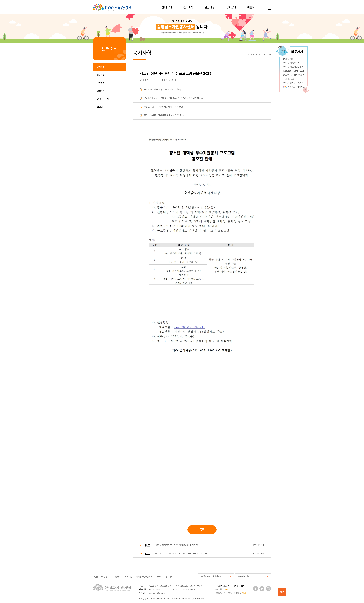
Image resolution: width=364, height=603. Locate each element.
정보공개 (231, 7)
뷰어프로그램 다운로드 (165, 576)
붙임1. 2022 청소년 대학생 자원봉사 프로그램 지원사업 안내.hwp (174, 98)
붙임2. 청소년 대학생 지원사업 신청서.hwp (163, 106)
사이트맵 (128, 576)
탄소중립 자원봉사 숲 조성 (293, 74)
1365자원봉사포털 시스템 (293, 70)
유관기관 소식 (103, 98)
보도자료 (101, 83)
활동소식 (101, 75)
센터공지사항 (288, 58)
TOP (282, 591)
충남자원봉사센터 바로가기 (212, 576)
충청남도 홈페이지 (295, 86)
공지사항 (101, 67)
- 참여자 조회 (288, 78)
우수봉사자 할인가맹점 (292, 62)
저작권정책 (116, 576)
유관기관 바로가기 (245, 576)
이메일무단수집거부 (144, 576)
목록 (201, 529)
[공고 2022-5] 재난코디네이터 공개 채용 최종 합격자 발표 (180, 553)
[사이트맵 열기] (268, 7)
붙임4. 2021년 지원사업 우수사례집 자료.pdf (164, 115)
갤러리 (100, 106)
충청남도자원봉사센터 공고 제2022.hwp (162, 89)
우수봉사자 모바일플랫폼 (293, 66)
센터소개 (167, 7)
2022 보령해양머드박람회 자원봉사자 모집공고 (176, 545)
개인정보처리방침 (100, 576)
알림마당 (209, 7)
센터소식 (188, 7)
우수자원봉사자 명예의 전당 (294, 82)
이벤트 (251, 7)
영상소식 (101, 90)
